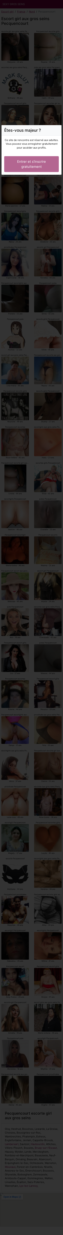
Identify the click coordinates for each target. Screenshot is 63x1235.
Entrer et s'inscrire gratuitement (31, 164)
